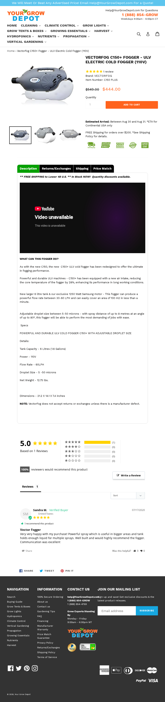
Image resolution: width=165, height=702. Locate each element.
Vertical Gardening (28, 42)
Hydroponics (22, 36)
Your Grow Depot (23, 694)
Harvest (105, 31)
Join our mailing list (119, 589)
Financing (42, 621)
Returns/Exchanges (48, 647)
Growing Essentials (72, 31)
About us (42, 601)
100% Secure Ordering (50, 597)
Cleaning (33, 25)
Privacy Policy (45, 642)
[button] (136, 551)
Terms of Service (47, 657)
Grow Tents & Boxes (29, 31)
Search (11, 597)
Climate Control (64, 25)
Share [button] (28, 551)
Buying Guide (14, 601)
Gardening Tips (46, 611)
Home (12, 25)
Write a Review (131, 475)
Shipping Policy (46, 652)
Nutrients (50, 36)
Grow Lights (98, 25)
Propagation (78, 36)
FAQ (39, 616)
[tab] (28, 169)
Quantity (91, 97)
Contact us (43, 606)
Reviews (27, 486)
